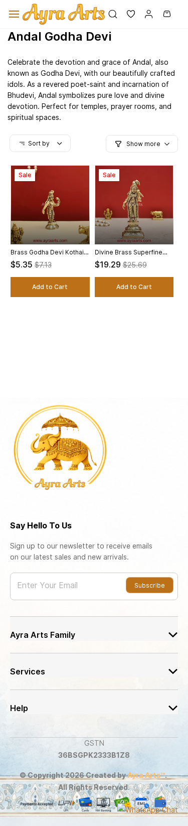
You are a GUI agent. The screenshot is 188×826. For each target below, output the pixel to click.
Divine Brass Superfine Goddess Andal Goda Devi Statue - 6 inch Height (134, 252)
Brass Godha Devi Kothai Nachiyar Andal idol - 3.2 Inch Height (47, 252)
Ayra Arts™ (146, 775)
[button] (127, 14)
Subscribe (149, 585)
